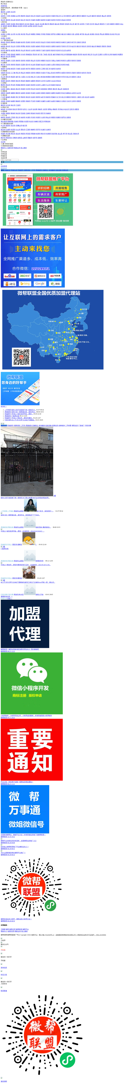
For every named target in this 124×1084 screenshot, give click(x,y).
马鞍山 (53, 60)
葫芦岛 (63, 117)
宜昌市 (33, 97)
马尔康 (42, 24)
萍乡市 (13, 85)
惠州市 (68, 16)
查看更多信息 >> (7, 596)
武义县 (63, 50)
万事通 (3, 929)
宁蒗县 (8, 54)
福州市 (53, 69)
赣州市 (23, 85)
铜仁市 (33, 77)
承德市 (23, 89)
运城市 (48, 64)
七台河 (30, 109)
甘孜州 (67, 24)
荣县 (17, 24)
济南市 (109, 46)
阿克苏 (28, 133)
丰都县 (68, 34)
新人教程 (24, 148)
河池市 (48, 42)
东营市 (33, 46)
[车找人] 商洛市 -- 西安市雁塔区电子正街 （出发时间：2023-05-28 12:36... (26, 565)
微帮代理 (12, 929)
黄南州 (13, 113)
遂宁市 (77, 24)
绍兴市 (58, 50)
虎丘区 (63, 20)
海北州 (18, 113)
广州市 (8, 16)
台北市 (3, 142)
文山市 (95, 54)
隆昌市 (21, 24)
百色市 (83, 42)
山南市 (24, 138)
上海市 (8, 12)
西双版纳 (69, 54)
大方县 (28, 77)
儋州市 (3, 105)
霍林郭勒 (10, 121)
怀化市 (63, 93)
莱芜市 (28, 46)
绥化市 (14, 109)
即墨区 (23, 46)
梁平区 (53, 34)
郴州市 (18, 93)
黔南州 (58, 77)
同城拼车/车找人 (6, 544)
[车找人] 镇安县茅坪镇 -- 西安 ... (22, 414)
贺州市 (33, 42)
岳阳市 (38, 93)
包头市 (31, 121)
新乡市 (53, 73)
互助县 (23, 113)
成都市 (3, 24)
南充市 (10, 26)
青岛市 (83, 46)
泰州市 (8, 20)
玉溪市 (100, 54)
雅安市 (102, 24)
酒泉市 (28, 101)
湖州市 (38, 50)
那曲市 (30, 138)
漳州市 (38, 69)
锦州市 (23, 117)
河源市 (53, 16)
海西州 (8, 113)
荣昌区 (48, 34)
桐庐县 (8, 50)
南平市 (28, 69)
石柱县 (97, 34)
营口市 (18, 117)
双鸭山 (50, 109)
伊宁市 (65, 133)
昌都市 (40, 138)
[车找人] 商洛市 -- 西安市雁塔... (22, 418)
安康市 (3, 81)
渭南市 (13, 81)
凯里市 (13, 77)
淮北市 (48, 60)
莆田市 (33, 69)
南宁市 (73, 42)
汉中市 (43, 81)
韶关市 (48, 16)
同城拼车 (20, 170)
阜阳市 (28, 60)
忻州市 (63, 64)
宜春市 (28, 85)
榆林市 (28, 81)
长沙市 (78, 93)
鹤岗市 (55, 109)
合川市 (13, 34)
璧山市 (28, 34)
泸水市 (23, 54)
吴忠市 (13, 125)
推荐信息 (4, 425)
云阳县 (77, 34)
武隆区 (58, 34)
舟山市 (23, 50)
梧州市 (53, 42)
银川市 (24, 125)
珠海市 (98, 16)
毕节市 (63, 77)
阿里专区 (9, 138)
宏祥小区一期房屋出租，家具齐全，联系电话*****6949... (20, 515)
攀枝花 (15, 26)
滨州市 (88, 46)
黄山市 (33, 60)
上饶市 (43, 85)
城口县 (63, 34)
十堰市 (78, 97)
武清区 (3, 38)
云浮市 (18, 16)
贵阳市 (73, 77)
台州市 (33, 50)
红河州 (110, 54)
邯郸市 (50, 89)
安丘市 (13, 46)
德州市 (58, 46)
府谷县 (58, 81)
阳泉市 (18, 64)
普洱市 (80, 54)
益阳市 (23, 93)
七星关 (23, 77)
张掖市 (38, 101)
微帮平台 (25, 929)
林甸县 (3, 109)
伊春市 (40, 109)
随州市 (48, 97)
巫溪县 (92, 34)
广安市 (87, 24)
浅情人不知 (39, 594)
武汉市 (87, 97)
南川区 (23, 34)
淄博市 (53, 46)
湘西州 (13, 93)
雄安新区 (44, 89)
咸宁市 (43, 97)
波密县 (19, 138)
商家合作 (17, 148)
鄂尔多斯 (4, 121)
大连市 (43, 117)
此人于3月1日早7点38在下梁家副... (23, 420)
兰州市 (73, 101)
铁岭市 (3, 117)
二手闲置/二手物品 (7, 511)
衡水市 (18, 89)
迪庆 (54, 54)
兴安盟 (26, 121)
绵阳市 (117, 24)
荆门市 (18, 97)
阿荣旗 (21, 121)
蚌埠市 (63, 60)
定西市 (23, 101)
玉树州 (28, 113)
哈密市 (38, 133)
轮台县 (70, 133)
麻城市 (8, 97)
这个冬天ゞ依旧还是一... (45, 511)
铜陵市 (43, 60)
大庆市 (45, 109)
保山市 (8, 56)
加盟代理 (10, 148)
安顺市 (53, 77)
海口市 (13, 105)
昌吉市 (18, 133)
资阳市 (5, 26)
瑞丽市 (18, 54)
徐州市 (53, 20)
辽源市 (28, 129)
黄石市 (28, 97)
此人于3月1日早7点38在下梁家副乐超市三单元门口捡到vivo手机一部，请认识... (28, 582)
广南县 (45, 54)
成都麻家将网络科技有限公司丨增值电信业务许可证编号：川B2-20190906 (81, 935)
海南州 (48, 113)
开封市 (88, 73)
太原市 (53, 64)
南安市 (13, 69)
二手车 (33, 170)
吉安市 (38, 85)
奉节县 (82, 34)
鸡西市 (76, 109)
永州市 (73, 93)
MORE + (4, 406)
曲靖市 (115, 54)
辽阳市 (13, 117)
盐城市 (48, 20)
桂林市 (63, 42)
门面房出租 (15, 416)
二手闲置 (8, 410)
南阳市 (28, 73)
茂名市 (28, 16)
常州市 (58, 20)
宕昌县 (3, 101)
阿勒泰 (33, 133)
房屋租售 (39, 170)
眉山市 (97, 24)
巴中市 (92, 24)
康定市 (47, 24)
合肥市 (68, 60)
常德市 (33, 93)
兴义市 (3, 77)
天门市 (58, 97)
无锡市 (33, 20)
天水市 (68, 101)
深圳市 (3, 16)
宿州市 (23, 60)
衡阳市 (48, 93)
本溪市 (28, 117)
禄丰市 (3, 54)
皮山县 (60, 133)
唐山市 (60, 89)
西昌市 (52, 24)
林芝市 (3, 138)
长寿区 (3, 34)
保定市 (38, 89)
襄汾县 (3, 64)
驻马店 (8, 73)
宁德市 (18, 69)
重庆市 (3, 12)
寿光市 (8, 46)
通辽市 (41, 121)
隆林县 (13, 42)
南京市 (3, 20)
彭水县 (112, 34)
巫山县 (87, 34)
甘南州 (8, 101)
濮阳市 (38, 73)
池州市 (3, 60)
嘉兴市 (53, 50)
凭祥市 (8, 42)
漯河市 (33, 73)
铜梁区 (33, 34)
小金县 (36, 24)
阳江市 (58, 16)
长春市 (43, 129)
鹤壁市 (58, 73)
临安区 (13, 50)
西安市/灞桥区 (17, 544)
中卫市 (3, 125)
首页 (2, 170)
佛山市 (104, 16)
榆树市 (33, 129)
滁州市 (18, 60)
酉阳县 (107, 34)
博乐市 (13, 133)
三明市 (43, 69)
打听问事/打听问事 (7, 594)
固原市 (8, 125)
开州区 (43, 34)
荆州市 (73, 97)
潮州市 (78, 16)
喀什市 (43, 133)
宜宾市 (35, 26)
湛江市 (33, 16)
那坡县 (3, 42)
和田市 (23, 133)
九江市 (48, 85)
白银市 (48, 101)
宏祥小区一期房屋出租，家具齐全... (24, 412)
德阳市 (112, 24)
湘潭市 (53, 93)
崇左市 (43, 42)
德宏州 (75, 54)
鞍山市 (48, 117)
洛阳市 (63, 73)
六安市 (13, 60)
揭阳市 (83, 16)
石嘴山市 (19, 125)
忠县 (72, 34)
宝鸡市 (48, 81)
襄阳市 (68, 97)
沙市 (82, 97)
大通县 (3, 113)
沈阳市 (68, 117)
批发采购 (58, 170)
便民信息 (75, 425)
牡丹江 (24, 109)
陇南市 (18, 101)
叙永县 (57, 24)
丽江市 (90, 54)
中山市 (88, 16)
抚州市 (33, 85)
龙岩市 (23, 69)
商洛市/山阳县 (19, 511)
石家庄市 (66, 89)
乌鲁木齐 (76, 133)
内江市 (72, 24)
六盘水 (38, 77)
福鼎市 (3, 69)
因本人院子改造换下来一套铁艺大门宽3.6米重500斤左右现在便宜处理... (25, 498)
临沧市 (85, 54)
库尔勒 (8, 133)
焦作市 (83, 73)
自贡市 (20, 26)
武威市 (43, 101)
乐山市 (40, 26)
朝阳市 (53, 117)
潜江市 (63, 97)
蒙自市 (3, 56)
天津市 (8, 38)
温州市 (48, 50)
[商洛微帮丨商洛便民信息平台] (1, 150)
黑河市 (19, 109)
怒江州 (63, 54)
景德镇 (18, 85)
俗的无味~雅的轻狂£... (43, 527)
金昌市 (53, 101)
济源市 (73, 73)
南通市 (38, 20)
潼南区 (38, 34)
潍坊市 (78, 46)
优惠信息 (65, 170)
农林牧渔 (62, 425)
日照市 (18, 46)
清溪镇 (13, 16)
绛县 (67, 64)
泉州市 (58, 69)
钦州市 (23, 42)
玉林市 (68, 42)
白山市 (18, 129)
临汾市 (43, 64)
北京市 (13, 12)
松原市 (13, 129)
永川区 (18, 34)
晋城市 (38, 64)
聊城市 (98, 46)
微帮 (7, 929)
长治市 (33, 64)
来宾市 (38, 42)
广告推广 (81, 425)
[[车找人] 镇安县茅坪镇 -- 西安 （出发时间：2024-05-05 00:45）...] (1, 529)
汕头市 (43, 16)
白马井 (8, 105)
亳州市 (73, 60)
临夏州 (13, 101)
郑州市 (68, 73)
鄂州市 (23, 97)
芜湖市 (78, 60)
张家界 (8, 93)
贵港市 (28, 42)
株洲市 (58, 93)
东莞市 (109, 16)
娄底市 (28, 93)
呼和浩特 (47, 121)
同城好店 (7, 170)
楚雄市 (58, 54)
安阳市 (78, 73)
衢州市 (18, 50)
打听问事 (8, 420)
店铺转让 (45, 170)
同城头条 (14, 170)
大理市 (105, 54)
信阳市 (3, 73)
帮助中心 (4, 148)
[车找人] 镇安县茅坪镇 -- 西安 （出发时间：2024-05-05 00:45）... (22, 531)
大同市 (8, 64)
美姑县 (31, 24)
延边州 (3, 129)
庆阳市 (78, 101)
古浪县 (63, 101)
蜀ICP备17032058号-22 (46, 935)
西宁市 (43, 113)
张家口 (8, 89)
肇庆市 (93, 16)
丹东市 (33, 117)
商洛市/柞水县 (19, 594)
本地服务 (52, 170)
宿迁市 (28, 20)
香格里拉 (29, 54)
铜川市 (18, 81)
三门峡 (13, 73)
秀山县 (102, 34)
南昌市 (53, 85)
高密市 (104, 46)
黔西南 (48, 77)
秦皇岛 (13, 89)
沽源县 (3, 89)
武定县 (50, 54)
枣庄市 (43, 46)
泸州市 (25, 26)
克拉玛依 (54, 133)
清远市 (38, 16)
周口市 (18, 73)
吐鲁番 (48, 133)
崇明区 (3, 30)
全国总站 (4, 6)
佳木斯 (35, 109)
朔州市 (13, 64)
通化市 (23, 129)
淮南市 (58, 60)
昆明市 (13, 56)
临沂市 (73, 46)
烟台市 (93, 46)
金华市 (68, 50)
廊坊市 (55, 89)
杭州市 (3, 50)
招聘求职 (27, 170)
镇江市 (23, 20)
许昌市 (43, 73)
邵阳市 (43, 93)
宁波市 (43, 50)
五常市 (71, 109)
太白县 (53, 81)
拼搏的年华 (39, 561)
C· (36, 544)
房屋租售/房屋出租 (7, 527)
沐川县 (26, 24)
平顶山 (48, 73)
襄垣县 (58, 64)
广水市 (3, 97)
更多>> (9, 598)
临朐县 (3, 46)
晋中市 (28, 64)
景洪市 (35, 54)
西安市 (38, 81)
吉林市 (48, 129)
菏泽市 (63, 46)
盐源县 (13, 24)
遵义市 (68, 77)
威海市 (38, 46)
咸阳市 (33, 81)
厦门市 (48, 69)
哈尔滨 (66, 109)
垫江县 (117, 34)
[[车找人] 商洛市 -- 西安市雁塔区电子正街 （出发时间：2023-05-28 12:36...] (1, 563)
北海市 (78, 42)
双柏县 (13, 54)
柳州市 (58, 42)
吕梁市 (23, 64)
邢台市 (33, 89)
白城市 (8, 129)
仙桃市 (92, 97)
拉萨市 (35, 138)
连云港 (13, 20)
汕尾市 (73, 16)
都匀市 (8, 77)
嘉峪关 (58, 101)
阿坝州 (62, 24)
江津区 (8, 34)
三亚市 (18, 105)
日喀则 (14, 138)
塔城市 (3, 133)
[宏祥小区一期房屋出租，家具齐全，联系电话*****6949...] (1, 513)
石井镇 (8, 69)
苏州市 (68, 20)
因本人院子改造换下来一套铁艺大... (24, 410)
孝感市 (13, 97)
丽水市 (28, 50)
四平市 (38, 129)
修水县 (58, 85)
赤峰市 (36, 121)
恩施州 (53, 97)
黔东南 (43, 77)
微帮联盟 (19, 929)
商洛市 (23, 81)
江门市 (63, 16)
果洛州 (33, 113)
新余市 (8, 85)
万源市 (8, 24)
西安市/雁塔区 (17, 578)
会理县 (30, 26)
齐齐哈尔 (61, 109)
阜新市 (38, 117)
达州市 (82, 24)
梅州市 (23, 16)
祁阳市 (3, 93)
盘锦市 (8, 117)
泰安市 (48, 46)
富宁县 (40, 54)
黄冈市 (38, 97)
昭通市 (120, 54)
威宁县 (18, 77)
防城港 (18, 42)
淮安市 (18, 20)
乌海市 (16, 121)
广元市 (107, 24)
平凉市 (33, 101)
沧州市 (28, 89)
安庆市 (38, 60)
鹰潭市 (3, 85)
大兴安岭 (9, 109)
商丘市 (23, 73)
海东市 (38, 113)
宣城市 (8, 60)
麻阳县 (68, 93)
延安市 (8, 81)
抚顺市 (58, 117)
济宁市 (68, 46)
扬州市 (43, 20)
